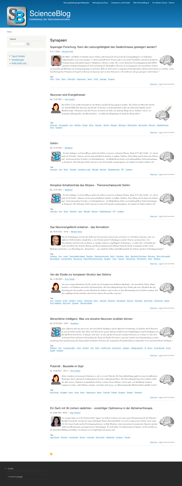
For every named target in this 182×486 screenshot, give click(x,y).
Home (9, 31)
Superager (103, 79)
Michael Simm (76, 231)
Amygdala (63, 392)
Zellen (150, 259)
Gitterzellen (71, 79)
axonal (65, 256)
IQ (145, 348)
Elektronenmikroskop (101, 256)
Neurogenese (121, 301)
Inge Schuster (75, 412)
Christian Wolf (67, 51)
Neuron (90, 79)
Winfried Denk (141, 259)
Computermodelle (69, 348)
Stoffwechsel (110, 437)
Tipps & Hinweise (18, 56)
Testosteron (138, 392)
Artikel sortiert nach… (20, 63)
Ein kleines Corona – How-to (163, 2)
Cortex (58, 79)
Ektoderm (72, 301)
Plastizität (106, 392)
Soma (52, 127)
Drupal (20, 476)
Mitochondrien (132, 125)
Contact (10, 468)
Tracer (114, 259)
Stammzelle (66, 303)
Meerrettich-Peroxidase (138, 256)
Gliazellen (98, 125)
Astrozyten (53, 125)
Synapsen (111, 79)
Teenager (130, 392)
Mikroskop (151, 256)
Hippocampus (81, 79)
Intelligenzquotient (137, 348)
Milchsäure (122, 125)
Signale (166, 301)
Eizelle (65, 301)
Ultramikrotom (131, 259)
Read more (153, 84)
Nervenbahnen (55, 259)
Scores (168, 348)
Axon (71, 125)
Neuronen (152, 125)
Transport (121, 259)
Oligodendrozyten (163, 125)
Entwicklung (88, 301)
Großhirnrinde (106, 348)
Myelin (99, 392)
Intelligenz (126, 348)
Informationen (116, 348)
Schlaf (96, 79)
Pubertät (114, 392)
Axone (111, 385)
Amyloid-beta (73, 437)
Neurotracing (77, 259)
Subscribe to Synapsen (51, 454)
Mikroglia (95, 169)
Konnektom (120, 256)
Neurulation (139, 301)
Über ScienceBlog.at (141, 2)
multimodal (90, 437)
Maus (127, 256)
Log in (161, 84)
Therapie (127, 437)
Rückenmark (158, 301)
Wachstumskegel (86, 303)
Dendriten (77, 125)
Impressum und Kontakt (120, 2)
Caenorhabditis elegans (77, 256)
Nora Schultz (70, 99)
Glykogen (114, 125)
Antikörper (53, 256)
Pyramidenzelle (159, 348)
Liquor (80, 211)
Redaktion (68, 147)
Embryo (79, 301)
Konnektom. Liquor (84, 169)
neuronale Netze (66, 259)
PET (122, 169)
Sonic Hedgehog (55, 303)
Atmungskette (63, 125)
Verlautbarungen (18, 59)
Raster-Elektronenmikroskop (93, 259)
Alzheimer (64, 437)
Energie (85, 125)
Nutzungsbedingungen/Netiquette (76, 2)
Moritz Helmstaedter (163, 256)
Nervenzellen (143, 125)
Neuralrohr (111, 301)
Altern (52, 79)
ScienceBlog (50, 12)
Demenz (82, 437)
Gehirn (63, 79)
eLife (92, 348)
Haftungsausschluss (100, 2)
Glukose (106, 125)
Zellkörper (157, 259)
